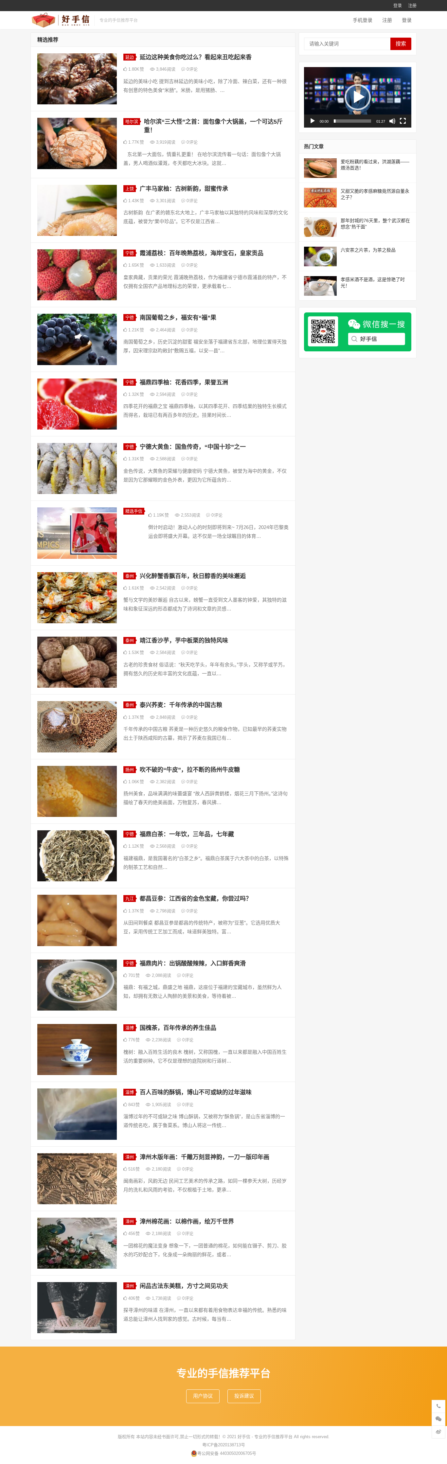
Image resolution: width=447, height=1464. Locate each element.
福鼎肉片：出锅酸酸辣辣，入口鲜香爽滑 (193, 963)
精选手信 (133, 511)
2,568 (165, 846)
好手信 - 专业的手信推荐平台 (265, 1436)
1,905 (161, 1104)
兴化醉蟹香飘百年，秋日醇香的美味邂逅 (193, 576)
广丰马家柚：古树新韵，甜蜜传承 (184, 188)
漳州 (129, 1157)
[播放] (312, 121)
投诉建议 (244, 1396)
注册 (412, 5)
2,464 (165, 329)
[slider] (352, 121)
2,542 (165, 588)
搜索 (401, 43)
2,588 (165, 458)
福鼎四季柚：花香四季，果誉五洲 (184, 382)
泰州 (129, 575)
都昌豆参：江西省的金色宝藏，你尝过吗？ (196, 898)
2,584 (165, 652)
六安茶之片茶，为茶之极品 (368, 250)
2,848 (165, 717)
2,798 (165, 910)
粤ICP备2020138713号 (223, 1444)
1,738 (161, 1298)
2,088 (161, 975)
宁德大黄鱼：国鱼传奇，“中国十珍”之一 (193, 447)
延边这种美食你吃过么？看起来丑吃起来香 (196, 57)
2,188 (161, 1233)
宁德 (129, 253)
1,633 (165, 265)
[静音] (392, 121)
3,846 (165, 69)
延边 (129, 57)
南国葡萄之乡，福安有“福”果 (178, 317)
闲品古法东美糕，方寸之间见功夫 (184, 1286)
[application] (357, 97)
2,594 (165, 394)
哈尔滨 (131, 121)
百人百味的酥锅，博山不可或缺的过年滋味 (196, 1092)
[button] (358, 97)
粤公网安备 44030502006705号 (226, 1453)
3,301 (165, 200)
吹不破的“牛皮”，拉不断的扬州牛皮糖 (190, 770)
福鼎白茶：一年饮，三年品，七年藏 (187, 834)
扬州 (129, 769)
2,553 (190, 515)
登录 (397, 5)
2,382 (165, 781)
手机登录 (362, 20)
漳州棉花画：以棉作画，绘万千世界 (187, 1221)
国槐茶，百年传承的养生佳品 (178, 1028)
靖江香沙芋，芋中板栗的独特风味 (184, 640)
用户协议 (203, 1396)
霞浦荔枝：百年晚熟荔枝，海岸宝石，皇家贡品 (201, 253)
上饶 (129, 188)
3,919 (165, 142)
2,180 (161, 1169)
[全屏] (403, 121)
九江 (129, 898)
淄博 (129, 1027)
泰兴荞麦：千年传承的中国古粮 (181, 705)
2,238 (161, 1039)
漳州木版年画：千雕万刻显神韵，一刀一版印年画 (204, 1157)
